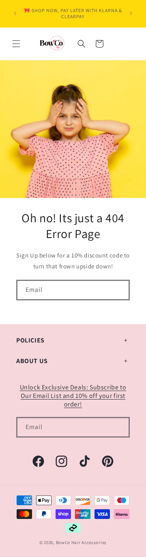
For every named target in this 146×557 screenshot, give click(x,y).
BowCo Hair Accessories (81, 542)
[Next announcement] (131, 13)
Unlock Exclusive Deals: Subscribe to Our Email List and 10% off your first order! (73, 395)
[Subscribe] (120, 290)
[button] (16, 44)
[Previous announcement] (15, 13)
